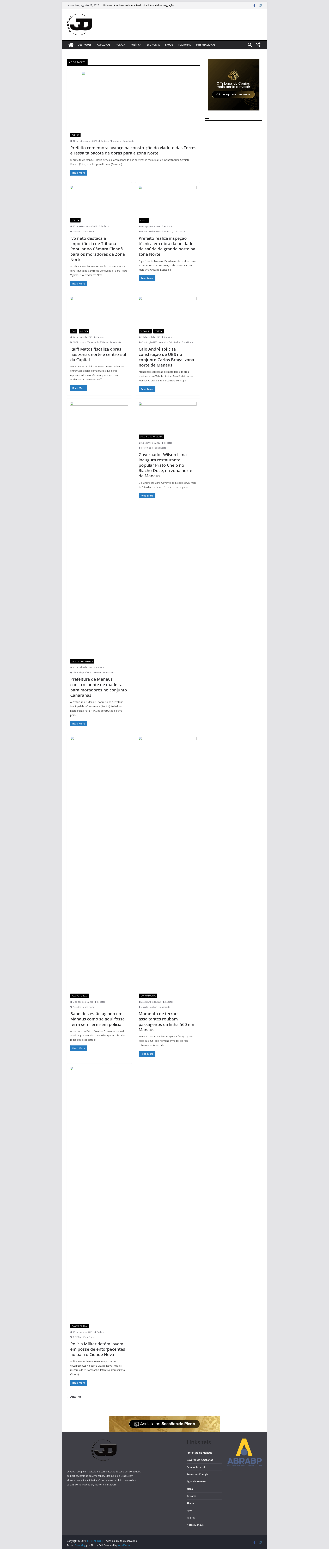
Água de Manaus (196, 1481)
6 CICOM (77, 1337)
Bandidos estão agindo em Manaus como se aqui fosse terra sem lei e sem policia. (97, 1019)
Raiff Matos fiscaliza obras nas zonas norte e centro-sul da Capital (98, 354)
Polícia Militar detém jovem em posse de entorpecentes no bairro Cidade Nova (97, 1349)
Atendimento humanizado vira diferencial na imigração (143, 5)
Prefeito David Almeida (160, 231)
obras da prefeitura (82, 672)
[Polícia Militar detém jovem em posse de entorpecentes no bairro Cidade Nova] (99, 1195)
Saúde (169, 44)
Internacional (205, 44)
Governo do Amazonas (151, 437)
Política (136, 44)
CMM (74, 331)
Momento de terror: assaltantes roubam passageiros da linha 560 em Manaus (166, 1021)
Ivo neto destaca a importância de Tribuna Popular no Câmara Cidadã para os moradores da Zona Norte (97, 248)
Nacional (184, 44)
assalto (144, 1007)
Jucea (190, 1488)
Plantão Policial (79, 996)
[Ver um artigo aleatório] (258, 45)
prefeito (117, 141)
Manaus (143, 220)
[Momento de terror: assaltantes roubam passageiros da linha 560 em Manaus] (168, 865)
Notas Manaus (195, 1524)
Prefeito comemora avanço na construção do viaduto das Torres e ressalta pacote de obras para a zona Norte (133, 150)
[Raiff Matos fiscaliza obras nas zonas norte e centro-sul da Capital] (99, 313)
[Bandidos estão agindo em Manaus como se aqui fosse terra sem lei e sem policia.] (99, 865)
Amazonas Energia (197, 1474)
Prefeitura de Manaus (82, 661)
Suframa (191, 1496)
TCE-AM (191, 1517)
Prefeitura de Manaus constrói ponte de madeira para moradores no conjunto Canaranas (98, 687)
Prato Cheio (147, 447)
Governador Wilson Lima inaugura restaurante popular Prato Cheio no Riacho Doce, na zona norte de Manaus (165, 465)
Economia (153, 44)
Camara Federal (196, 1467)
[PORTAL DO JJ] (71, 45)
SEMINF (97, 672)
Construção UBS (149, 342)
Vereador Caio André (169, 342)
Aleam (190, 1503)
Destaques (85, 44)
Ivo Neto (77, 231)
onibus (153, 1007)
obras (144, 231)
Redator (105, 141)
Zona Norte (128, 141)
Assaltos (77, 1007)
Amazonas (103, 44)
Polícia (120, 44)
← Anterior (74, 1396)
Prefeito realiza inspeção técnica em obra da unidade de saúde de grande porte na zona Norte (167, 246)
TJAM (189, 1510)
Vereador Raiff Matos (97, 342)
